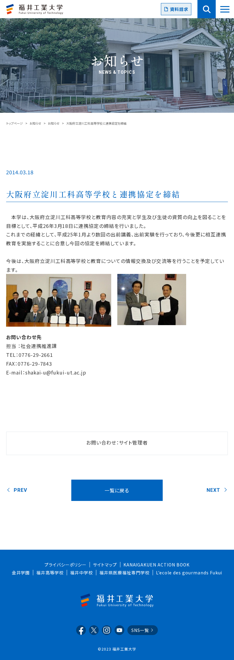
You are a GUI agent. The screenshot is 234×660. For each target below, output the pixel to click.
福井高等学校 (50, 573)
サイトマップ (105, 565)
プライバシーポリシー (65, 565)
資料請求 (179, 9)
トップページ (14, 123)
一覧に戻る (117, 490)
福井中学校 (81, 573)
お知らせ (35, 123)
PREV (20, 490)
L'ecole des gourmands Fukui (189, 573)
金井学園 (21, 573)
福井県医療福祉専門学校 (124, 573)
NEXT (213, 490)
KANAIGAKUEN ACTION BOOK (156, 565)
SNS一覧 (140, 630)
